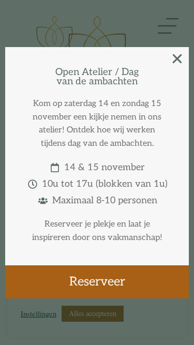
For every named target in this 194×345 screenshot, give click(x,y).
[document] (97, 172)
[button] (177, 58)
